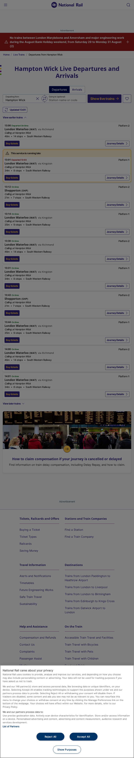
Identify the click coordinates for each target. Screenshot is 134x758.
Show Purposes (67, 749)
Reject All (50, 736)
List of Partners (11, 726)
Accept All (83, 736)
